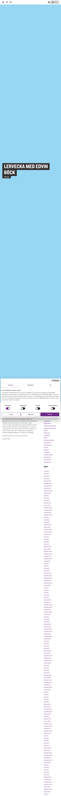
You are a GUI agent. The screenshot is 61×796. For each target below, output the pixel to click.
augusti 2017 (47, 689)
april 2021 (46, 595)
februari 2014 (47, 777)
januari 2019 (47, 653)
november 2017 (48, 682)
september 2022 (48, 558)
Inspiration (47, 435)
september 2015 (48, 731)
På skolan (46, 450)
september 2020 (48, 612)
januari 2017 (47, 706)
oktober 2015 (47, 728)
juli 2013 (46, 794)
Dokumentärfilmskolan (50, 426)
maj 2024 (46, 517)
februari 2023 (47, 546)
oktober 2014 (47, 757)
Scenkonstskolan (48, 454)
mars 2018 (46, 672)
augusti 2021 (47, 585)
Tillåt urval (30, 414)
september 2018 (48, 660)
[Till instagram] (7, 2)
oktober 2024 (47, 512)
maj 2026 (46, 473)
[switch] (23, 408)
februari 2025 (47, 502)
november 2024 (48, 510)
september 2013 (48, 789)
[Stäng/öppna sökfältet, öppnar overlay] (10, 2)
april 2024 (46, 519)
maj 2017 (46, 697)
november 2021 (48, 578)
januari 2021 (47, 602)
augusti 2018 (47, 663)
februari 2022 (47, 573)
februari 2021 (47, 599)
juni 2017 (46, 694)
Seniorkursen (47, 457)
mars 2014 (46, 774)
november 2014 (48, 755)
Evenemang (47, 433)
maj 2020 (46, 617)
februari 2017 (47, 704)
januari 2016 (47, 721)
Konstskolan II (48, 445)
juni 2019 (46, 641)
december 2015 (48, 723)
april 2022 (46, 568)
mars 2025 (46, 500)
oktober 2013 (47, 786)
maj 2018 (46, 667)
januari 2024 (47, 527)
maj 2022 (46, 566)
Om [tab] (50, 385)
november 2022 (48, 553)
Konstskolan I (47, 442)
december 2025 (48, 483)
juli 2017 (46, 692)
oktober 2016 (47, 714)
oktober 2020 (47, 609)
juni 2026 (46, 471)
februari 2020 (47, 624)
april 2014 (46, 772)
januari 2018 (47, 677)
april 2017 (46, 699)
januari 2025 (47, 505)
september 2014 (48, 760)
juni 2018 (46, 665)
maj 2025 (46, 495)
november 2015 (48, 726)
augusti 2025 (47, 493)
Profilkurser (47, 452)
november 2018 (48, 655)
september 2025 (48, 490)
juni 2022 (46, 563)
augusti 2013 (47, 791)
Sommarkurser (47, 462)
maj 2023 (46, 539)
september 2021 (48, 583)
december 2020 (48, 604)
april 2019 (46, 646)
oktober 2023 (47, 534)
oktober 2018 (47, 658)
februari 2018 (47, 675)
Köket (45, 437)
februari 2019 (47, 650)
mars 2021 (46, 597)
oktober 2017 (47, 684)
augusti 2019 (47, 638)
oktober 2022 (47, 556)
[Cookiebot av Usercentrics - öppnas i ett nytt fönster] (52, 381)
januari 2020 (47, 626)
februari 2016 (47, 718)
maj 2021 (46, 592)
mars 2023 (46, 544)
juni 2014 (46, 767)
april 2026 (46, 476)
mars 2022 (46, 570)
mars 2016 (46, 716)
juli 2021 (46, 587)
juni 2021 (46, 590)
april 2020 (46, 619)
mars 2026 (46, 478)
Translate (55, 2)
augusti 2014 (47, 762)
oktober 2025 (47, 488)
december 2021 (48, 575)
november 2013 (48, 784)
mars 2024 (46, 522)
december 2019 (48, 629)
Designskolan (47, 423)
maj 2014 (46, 769)
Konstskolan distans (49, 440)
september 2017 (48, 687)
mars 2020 (46, 621)
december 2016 (48, 709)
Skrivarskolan (47, 459)
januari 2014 (47, 779)
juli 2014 (46, 765)
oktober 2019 (47, 634)
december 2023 (48, 529)
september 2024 (48, 515)
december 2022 (48, 551)
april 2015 (46, 743)
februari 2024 (47, 524)
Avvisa (11, 414)
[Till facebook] (3, 2)
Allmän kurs (47, 421)
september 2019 (48, 636)
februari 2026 (47, 481)
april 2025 (46, 498)
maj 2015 (46, 740)
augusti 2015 (47, 733)
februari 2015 (47, 748)
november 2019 (48, 631)
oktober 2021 (47, 580)
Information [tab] (30, 385)
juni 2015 (46, 738)
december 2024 (48, 507)
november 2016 (48, 711)
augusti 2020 (47, 614)
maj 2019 (46, 643)
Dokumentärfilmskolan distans (50, 429)
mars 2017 (46, 701)
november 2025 (48, 486)
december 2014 (48, 752)
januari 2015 (47, 750)
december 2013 (48, 782)
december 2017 (48, 680)
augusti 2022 (47, 561)
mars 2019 (46, 648)
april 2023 (46, 541)
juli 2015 (46, 735)
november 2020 (48, 607)
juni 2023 (46, 536)
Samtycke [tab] (10, 385)
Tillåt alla (50, 414)
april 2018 (46, 670)
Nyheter (46, 447)
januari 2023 (47, 549)
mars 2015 (46, 745)
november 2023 (48, 532)
